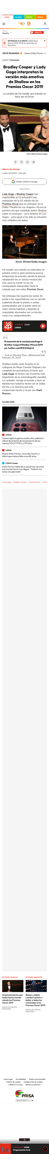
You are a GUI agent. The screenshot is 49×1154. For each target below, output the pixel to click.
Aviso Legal (8, 1079)
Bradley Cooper (20, 482)
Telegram (33, 162)
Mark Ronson (34, 482)
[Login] (45, 23)
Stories (41, 1021)
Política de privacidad (37, 1079)
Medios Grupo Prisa (24, 1100)
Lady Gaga (6, 482)
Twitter (21, 162)
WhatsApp (27, 162)
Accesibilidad (21, 1079)
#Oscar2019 (36, 344)
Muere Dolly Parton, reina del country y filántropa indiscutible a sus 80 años (21, 454)
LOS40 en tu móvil (15, 1085)
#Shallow (25, 344)
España (5, 33)
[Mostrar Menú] (3, 23)
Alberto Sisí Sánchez (11, 169)
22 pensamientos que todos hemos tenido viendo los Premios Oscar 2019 (12, 999)
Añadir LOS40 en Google (26, 181)
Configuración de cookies (33, 1082)
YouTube (19, 1021)
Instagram (8, 1021)
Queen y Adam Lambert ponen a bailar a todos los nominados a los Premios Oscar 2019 (35, 1000)
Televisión (14, 60)
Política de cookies (13, 1082)
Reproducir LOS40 (43, 326)
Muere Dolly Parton (34, 53)
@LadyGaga (34, 341)
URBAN (40, 17)
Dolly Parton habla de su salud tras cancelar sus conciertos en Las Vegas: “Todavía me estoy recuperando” (23, 469)
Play (45, 1149)
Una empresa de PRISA (24, 1094)
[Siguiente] (45, 53)
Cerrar (45, 41)
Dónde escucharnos (33, 1085)
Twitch (35, 1021)
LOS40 (6, 17)
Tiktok (13, 1021)
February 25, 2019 (11, 357)
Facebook (15, 162)
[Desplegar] (24, 1139)
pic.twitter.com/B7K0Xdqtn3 (19, 348)
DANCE (29, 17)
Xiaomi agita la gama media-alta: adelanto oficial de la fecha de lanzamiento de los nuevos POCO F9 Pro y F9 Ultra (23, 441)
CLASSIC (18, 17)
